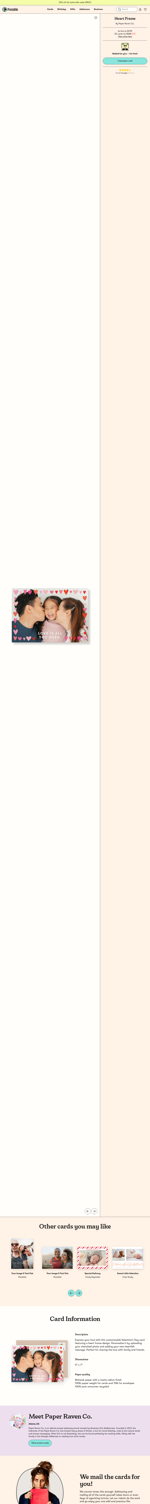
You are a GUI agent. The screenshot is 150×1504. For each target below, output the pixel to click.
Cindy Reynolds (92, 1277)
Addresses (84, 9)
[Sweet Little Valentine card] (127, 1258)
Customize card (125, 61)
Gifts (72, 9)
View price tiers (125, 37)
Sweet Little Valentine (128, 1273)
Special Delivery (93, 1273)
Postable (22, 1277)
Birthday (61, 9)
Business (98, 9)
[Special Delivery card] (92, 1258)
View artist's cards (40, 1443)
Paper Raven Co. (126, 24)
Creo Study (127, 1277)
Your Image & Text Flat (22, 1273)
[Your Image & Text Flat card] (22, 1253)
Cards (50, 9)
